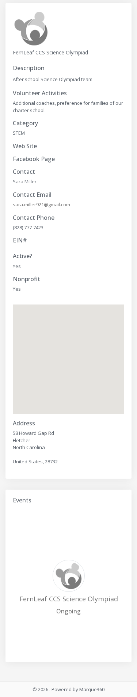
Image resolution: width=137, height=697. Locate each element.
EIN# (20, 240)
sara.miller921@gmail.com (41, 204)
